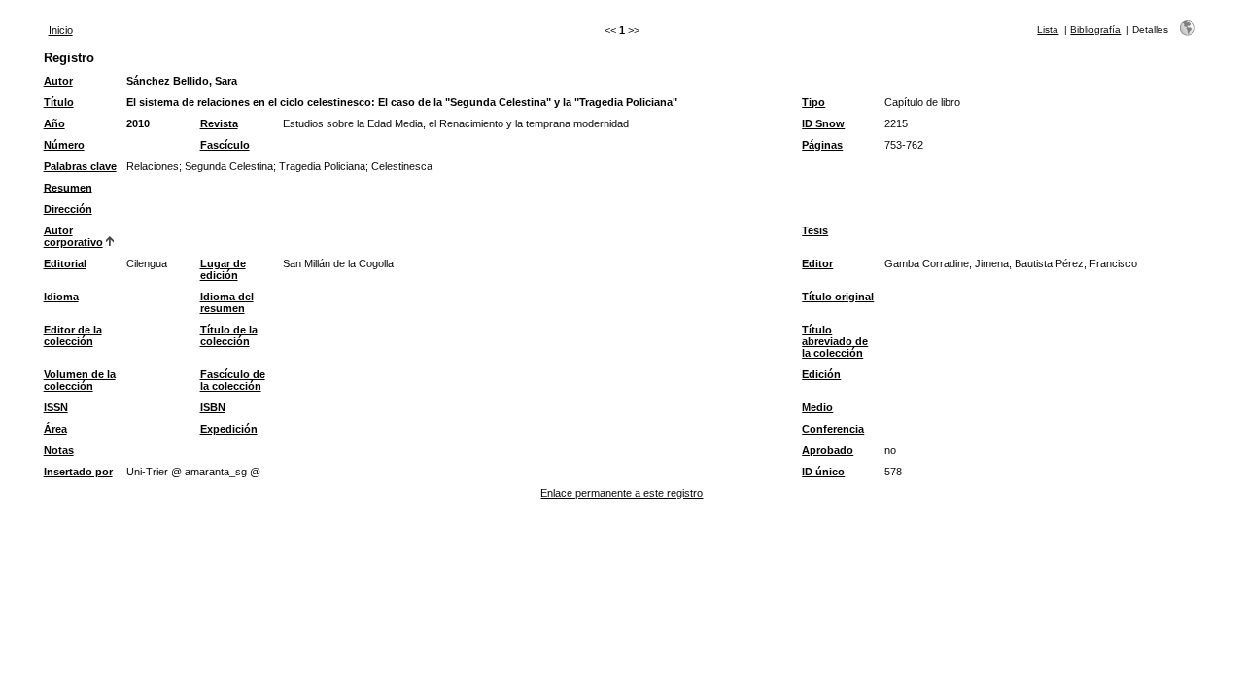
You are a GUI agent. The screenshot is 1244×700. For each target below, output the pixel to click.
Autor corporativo (73, 236)
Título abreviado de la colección (835, 341)
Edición (821, 374)
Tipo (813, 102)
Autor (58, 81)
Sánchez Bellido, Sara (181, 81)
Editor (817, 263)
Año (54, 123)
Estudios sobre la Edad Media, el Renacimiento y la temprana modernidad (456, 123)
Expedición (229, 429)
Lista (1047, 29)
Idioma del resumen (227, 302)
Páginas (822, 145)
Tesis (815, 230)
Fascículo (225, 145)
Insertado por (78, 471)
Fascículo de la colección (232, 380)
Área (55, 429)
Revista (219, 123)
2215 (896, 123)
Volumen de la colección (80, 380)
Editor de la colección (73, 335)
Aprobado (827, 450)
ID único (823, 471)
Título (59, 102)
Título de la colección (229, 335)
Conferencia (833, 429)
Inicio (61, 30)
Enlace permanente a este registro (621, 493)
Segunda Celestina (229, 166)
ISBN (212, 407)
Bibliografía (1095, 29)
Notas (59, 450)
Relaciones (152, 166)
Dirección (68, 209)
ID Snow (823, 123)
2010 (138, 123)
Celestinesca (401, 166)
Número (64, 145)
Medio (817, 407)
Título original (838, 296)
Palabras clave (80, 166)
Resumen (68, 187)
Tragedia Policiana (322, 166)
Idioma (61, 296)
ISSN (56, 407)
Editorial (65, 263)
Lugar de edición (223, 269)
